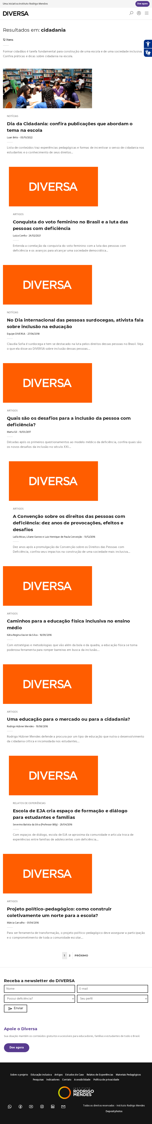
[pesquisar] (131, 14)
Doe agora (17, 1047)
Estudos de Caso (74, 1075)
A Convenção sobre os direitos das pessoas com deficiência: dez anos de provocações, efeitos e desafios (69, 523)
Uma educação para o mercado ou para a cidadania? (68, 719)
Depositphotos (114, 1111)
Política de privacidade (106, 1080)
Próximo (81, 955)
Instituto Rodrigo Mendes (33, 4)
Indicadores (52, 1080)
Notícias (12, 116)
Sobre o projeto (19, 1075)
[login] (138, 13)
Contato (66, 1080)
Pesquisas (38, 1080)
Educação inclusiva (41, 1075)
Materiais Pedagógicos (128, 1075)
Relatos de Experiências (29, 803)
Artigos (18, 214)
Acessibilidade (82, 1080)
